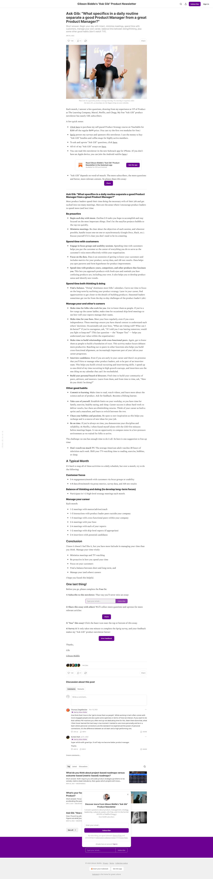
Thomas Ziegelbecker (79, 709)
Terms (111, 863)
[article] (106, 779)
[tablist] (75, 689)
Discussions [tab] (83, 766)
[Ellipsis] (146, 709)
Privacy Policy (123, 838)
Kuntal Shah (75, 737)
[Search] (181, 4)
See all (70, 830)
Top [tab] (68, 766)
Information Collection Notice (106, 838)
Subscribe (195, 4)
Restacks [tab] (81, 689)
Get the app (132, 165)
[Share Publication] (185, 4)
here (115, 142)
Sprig (72, 134)
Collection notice (121, 863)
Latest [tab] (74, 766)
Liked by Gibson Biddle (80, 712)
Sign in (206, 4)
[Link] (63, 195)
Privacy (105, 863)
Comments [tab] (71, 689)
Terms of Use (117, 836)
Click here (75, 127)
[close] (128, 794)
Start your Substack (100, 869)
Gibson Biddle (73, 656)
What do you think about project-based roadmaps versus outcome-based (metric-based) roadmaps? (95, 774)
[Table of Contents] (2, 439)
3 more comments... (73, 755)
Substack (95, 874)
